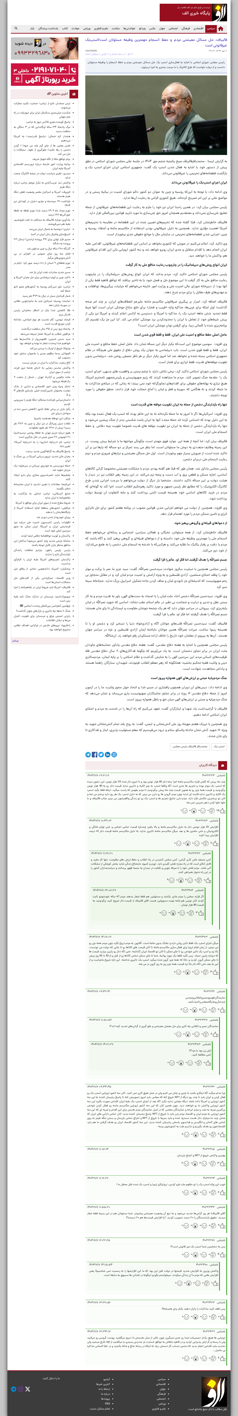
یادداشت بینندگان (48, 29)
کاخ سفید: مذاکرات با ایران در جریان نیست (46, 363)
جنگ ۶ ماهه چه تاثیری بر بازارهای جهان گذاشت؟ (43, 611)
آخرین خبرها (103, 1384)
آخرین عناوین (59, 94)
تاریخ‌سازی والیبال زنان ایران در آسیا (50, 234)
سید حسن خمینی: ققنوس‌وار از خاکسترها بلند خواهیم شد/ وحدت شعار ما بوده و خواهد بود (42, 341)
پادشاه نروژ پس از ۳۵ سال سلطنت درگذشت (45, 329)
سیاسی (210, 28)
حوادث (75, 29)
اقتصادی (198, 29)
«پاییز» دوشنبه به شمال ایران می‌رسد (49, 229)
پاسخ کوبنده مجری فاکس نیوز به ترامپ (48, 122)
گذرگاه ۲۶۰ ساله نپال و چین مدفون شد (48, 249)
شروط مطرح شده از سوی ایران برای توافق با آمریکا (43, 503)
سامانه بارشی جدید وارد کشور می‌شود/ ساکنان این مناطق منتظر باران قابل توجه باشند (42, 543)
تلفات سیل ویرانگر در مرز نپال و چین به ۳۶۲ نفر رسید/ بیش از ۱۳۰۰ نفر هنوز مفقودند (42, 426)
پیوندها (105, 1399)
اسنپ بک (219, 747)
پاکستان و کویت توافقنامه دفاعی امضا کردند (45, 536)
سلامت (116, 29)
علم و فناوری (101, 29)
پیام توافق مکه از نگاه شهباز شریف (51, 159)
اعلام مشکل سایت (100, 1409)
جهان (162, 29)
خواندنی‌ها (129, 29)
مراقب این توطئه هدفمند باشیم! (52, 419)
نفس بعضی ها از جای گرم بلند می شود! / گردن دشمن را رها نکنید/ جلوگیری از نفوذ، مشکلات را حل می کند (42, 150)
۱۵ (217, 810)
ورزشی (86, 29)
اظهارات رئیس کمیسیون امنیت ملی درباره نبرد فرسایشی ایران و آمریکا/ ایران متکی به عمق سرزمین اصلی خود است (42, 527)
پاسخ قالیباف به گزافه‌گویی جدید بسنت (48, 452)
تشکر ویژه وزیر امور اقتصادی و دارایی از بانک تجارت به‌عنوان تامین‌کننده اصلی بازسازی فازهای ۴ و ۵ (42, 391)
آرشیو (106, 1379)
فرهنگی (186, 29)
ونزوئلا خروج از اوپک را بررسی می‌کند (50, 349)
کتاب (65, 29)
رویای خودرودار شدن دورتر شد (52, 517)
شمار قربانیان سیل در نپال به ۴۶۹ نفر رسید (46, 296)
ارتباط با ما (104, 1389)
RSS (107, 1404)
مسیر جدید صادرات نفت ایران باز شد (49, 272)
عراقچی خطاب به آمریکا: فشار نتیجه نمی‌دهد (45, 334)
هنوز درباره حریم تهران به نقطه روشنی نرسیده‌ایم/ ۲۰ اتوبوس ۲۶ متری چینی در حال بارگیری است (42, 435)
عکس (152, 29)
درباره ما (105, 1394)
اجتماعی (173, 29)
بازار (32, 29)
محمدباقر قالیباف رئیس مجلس (190, 747)
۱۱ (211, 843)
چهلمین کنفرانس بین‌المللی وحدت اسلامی (46, 606)
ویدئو (142, 29)
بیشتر (15, 641)
